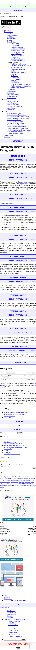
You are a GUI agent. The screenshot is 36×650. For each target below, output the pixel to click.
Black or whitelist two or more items (18, 118)
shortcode (23, 485)
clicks (1, 480)
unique (31, 485)
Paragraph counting (22, 184)
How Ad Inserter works (14, 113)
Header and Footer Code (18, 52)
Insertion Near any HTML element (21, 65)
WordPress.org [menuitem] (11, 611)
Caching (13, 74)
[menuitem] (20, 640)
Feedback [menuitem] (10, 617)
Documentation (8, 32)
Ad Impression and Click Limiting (21, 86)
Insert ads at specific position (15, 123)
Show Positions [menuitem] (13, 625)
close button (11, 480)
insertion (16, 483)
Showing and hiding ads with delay (17, 128)
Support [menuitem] (9, 616)
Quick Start (10, 37)
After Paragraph (12, 103)
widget (34, 485)
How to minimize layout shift (15, 132)
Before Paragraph (12, 101)
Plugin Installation (12, 35)
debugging (31, 480)
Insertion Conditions (17, 59)
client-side (5, 480)
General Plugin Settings (18, 60)
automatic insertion (26, 164)
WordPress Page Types (17, 55)
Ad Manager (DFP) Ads (18, 69)
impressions (11, 483)
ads (13, 477)
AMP (27, 477)
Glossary (10, 40)
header (32, 482)
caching (33, 478)
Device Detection (16, 79)
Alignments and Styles (17, 50)
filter (20, 482)
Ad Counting (15, 77)
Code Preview (15, 45)
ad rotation (9, 477)
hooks (4, 483)
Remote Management (13, 94)
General (4, 252)
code (15, 480)
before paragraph (14, 478)
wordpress (2, 487)
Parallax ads (10, 109)
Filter (29, 229)
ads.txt (13, 71)
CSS (21, 480)
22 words (33, 299)
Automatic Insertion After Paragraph (14, 414)
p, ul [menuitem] (13, 628)
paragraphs (26, 483)
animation (31, 476)
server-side (14, 485)
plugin (5, 485)
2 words (33, 198)
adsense (16, 477)
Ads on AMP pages (16, 67)
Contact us (7, 137)
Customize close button (14, 120)
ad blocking (3, 477)
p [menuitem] (12, 626)
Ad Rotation (14, 76)
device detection (3, 482)
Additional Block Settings (18, 64)
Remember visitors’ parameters (16, 125)
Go (34, 468)
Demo (5, 99)
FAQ (5, 111)
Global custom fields (13, 96)
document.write (14, 482)
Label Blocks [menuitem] (12, 623)
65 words (33, 211)
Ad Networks (11, 89)
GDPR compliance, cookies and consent (19, 130)
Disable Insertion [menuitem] (14, 632)
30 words (33, 160)
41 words (33, 332)
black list (30, 478)
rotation (9, 485)
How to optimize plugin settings (16, 115)
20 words (33, 350)
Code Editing (15, 43)
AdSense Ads (15, 57)
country (18, 480)
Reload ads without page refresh (16, 126)
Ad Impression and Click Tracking (21, 84)
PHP (30, 483)
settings (19, 485)
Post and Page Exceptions (18, 72)
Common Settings (12, 38)
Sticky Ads (14, 81)
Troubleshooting (12, 98)
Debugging (10, 93)
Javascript (21, 483)
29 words (33, 281)
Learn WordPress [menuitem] (12, 614)
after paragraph (22, 477)
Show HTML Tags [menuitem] (14, 630)
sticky (28, 485)
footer (23, 482)
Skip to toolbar (4, 607)
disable (8, 482)
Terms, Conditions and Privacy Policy (15, 600)
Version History (8, 135)
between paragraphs (23, 478)
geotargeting (27, 482)
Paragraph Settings (16, 54)
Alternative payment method (15, 133)
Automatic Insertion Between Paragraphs (16, 412)
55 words (33, 177)
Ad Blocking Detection (18, 87)
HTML (7, 483)
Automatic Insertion (17, 47)
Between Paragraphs (13, 104)
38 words (33, 239)
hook (1, 483)
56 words (33, 260)
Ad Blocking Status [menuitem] (14, 634)
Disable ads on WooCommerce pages (18, 116)
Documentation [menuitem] (11, 612)
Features (9, 33)
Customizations (11, 91)
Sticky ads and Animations (15, 106)
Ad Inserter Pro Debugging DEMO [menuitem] (15, 619)
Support (6, 595)
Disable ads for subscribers (15, 121)
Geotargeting (15, 82)
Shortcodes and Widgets (18, 49)
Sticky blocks (11, 108)
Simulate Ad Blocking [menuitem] (15, 636)
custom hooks (26, 480)
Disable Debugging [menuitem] (14, 621)
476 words (32, 156)
